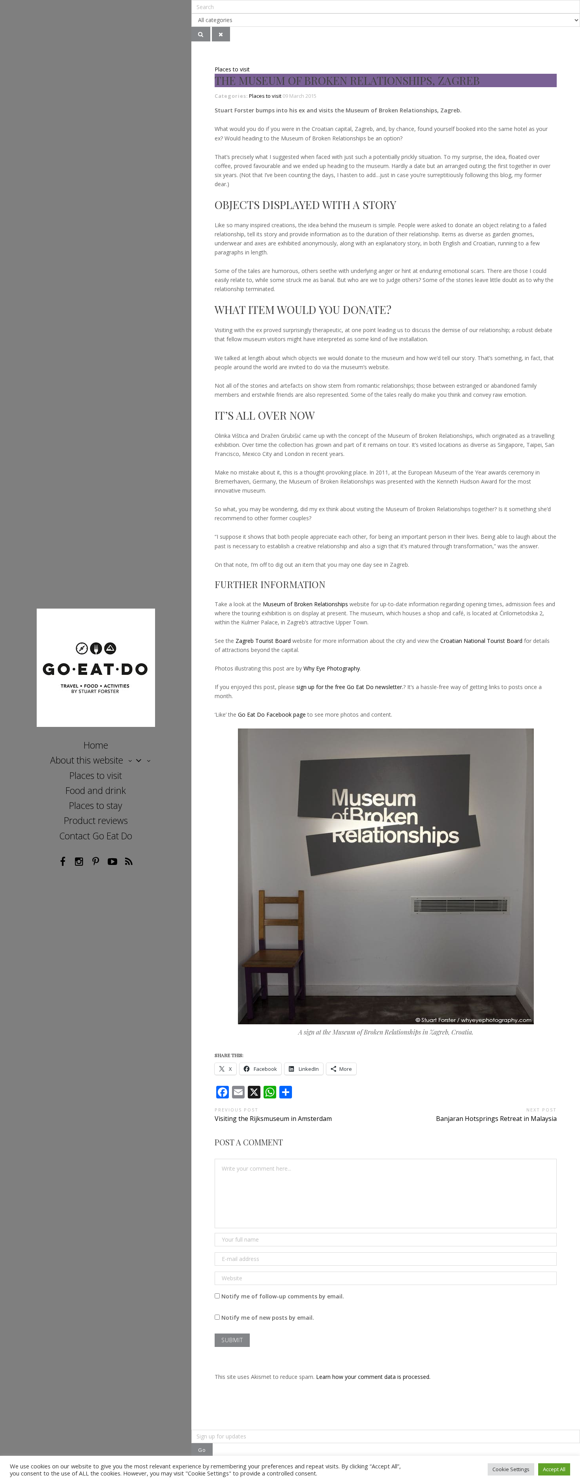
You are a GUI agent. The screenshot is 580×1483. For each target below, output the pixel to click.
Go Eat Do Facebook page (272, 714)
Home (96, 745)
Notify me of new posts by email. (267, 1317)
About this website (86, 760)
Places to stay (95, 805)
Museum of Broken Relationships (305, 604)
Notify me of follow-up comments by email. (282, 1296)
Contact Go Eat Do (95, 835)
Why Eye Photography (331, 668)
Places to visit (95, 775)
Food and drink (95, 790)
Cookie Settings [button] (510, 1469)
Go (202, 1449)
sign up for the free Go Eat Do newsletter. (349, 687)
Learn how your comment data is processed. (373, 1376)
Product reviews (96, 820)
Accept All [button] (554, 1469)
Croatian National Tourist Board (481, 640)
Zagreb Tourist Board (263, 640)
